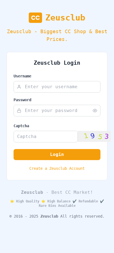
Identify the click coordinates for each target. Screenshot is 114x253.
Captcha (21, 126)
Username (22, 76)
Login (57, 154)
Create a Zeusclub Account (57, 168)
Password (22, 100)
